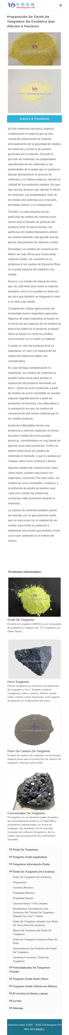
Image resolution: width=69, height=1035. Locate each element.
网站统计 (40, 1029)
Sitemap (18, 1008)
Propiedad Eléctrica (24, 892)
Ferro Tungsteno (18, 682)
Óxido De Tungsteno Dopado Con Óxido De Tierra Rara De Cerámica (35, 923)
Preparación (20, 882)
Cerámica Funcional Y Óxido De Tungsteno (31, 959)
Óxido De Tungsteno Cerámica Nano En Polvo (35, 941)
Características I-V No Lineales (30, 903)
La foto (17, 1000)
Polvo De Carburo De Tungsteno (28, 751)
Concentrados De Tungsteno (26, 813)
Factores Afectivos (23, 887)
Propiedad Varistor (23, 898)
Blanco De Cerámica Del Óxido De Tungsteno (32, 932)
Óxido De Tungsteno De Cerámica (32, 877)
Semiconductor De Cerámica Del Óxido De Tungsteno (35, 950)
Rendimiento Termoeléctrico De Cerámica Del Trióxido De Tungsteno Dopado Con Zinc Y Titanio (33, 912)
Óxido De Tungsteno (20, 619)
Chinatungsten (49, 1025)
